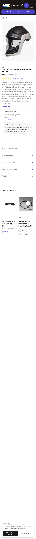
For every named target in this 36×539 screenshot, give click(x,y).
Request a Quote (9, 120)
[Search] (22, 5)
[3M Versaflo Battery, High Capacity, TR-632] (10, 204)
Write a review (18, 78)
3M (3, 67)
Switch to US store (10, 533)
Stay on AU (25, 533)
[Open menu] (31, 5)
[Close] (33, 523)
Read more (6, 107)
